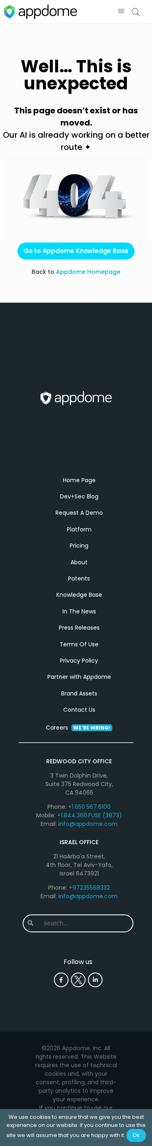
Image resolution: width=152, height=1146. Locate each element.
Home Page (79, 480)
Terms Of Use (79, 644)
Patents (79, 578)
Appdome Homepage (88, 272)
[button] (121, 11)
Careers (78, 728)
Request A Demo (79, 513)
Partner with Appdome (79, 677)
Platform (79, 529)
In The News (79, 611)
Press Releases (79, 628)
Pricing (79, 546)
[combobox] (85, 923)
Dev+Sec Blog (79, 496)
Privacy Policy (79, 660)
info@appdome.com (88, 824)
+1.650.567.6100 (89, 807)
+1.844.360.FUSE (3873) (89, 815)
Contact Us (79, 710)
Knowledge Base (79, 595)
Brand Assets (79, 693)
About (79, 562)
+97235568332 (89, 888)
